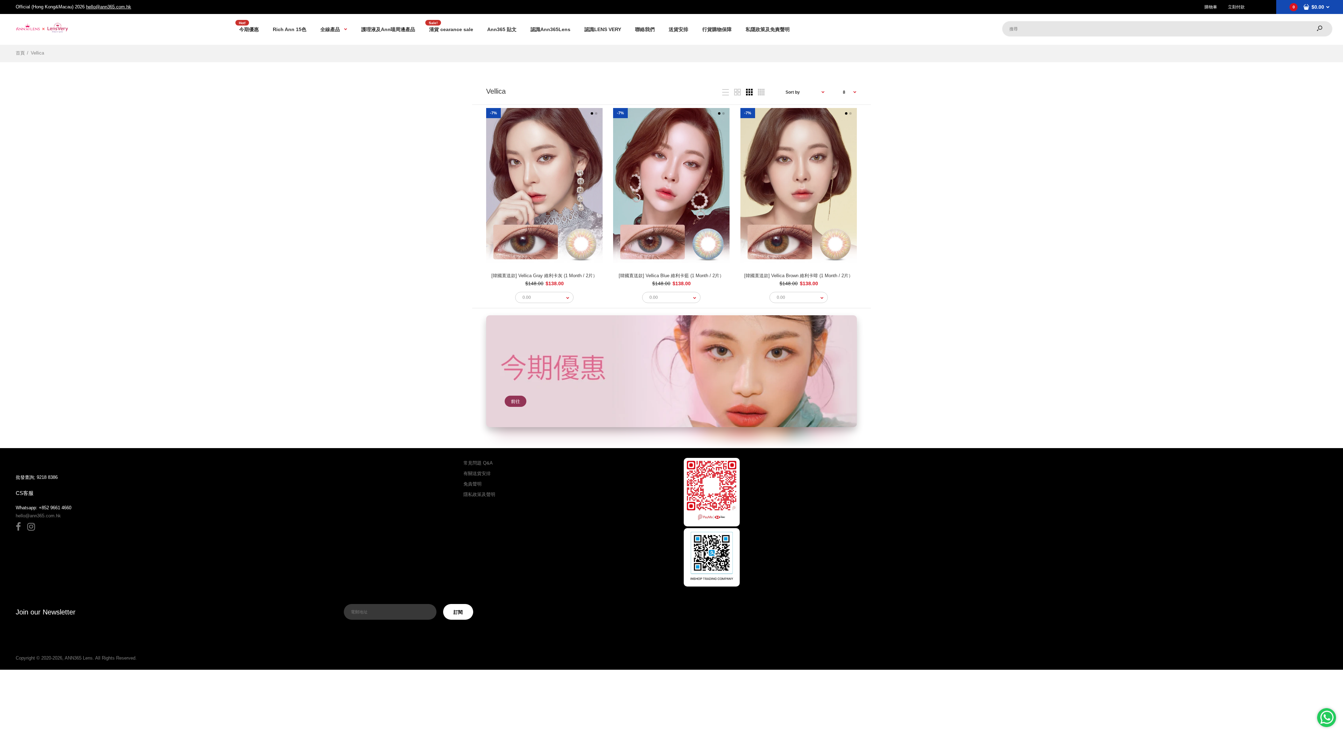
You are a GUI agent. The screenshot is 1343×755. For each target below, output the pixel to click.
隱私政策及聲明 (479, 494)
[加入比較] (537, 239)
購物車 (1211, 7)
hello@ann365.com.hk (108, 6)
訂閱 (458, 612)
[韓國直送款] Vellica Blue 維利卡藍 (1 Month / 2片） (671, 275)
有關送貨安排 (477, 473)
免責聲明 (472, 484)
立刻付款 (1236, 7)
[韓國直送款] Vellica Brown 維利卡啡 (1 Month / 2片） (798, 275)
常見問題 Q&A (478, 463)
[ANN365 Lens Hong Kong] (42, 32)
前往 (515, 401)
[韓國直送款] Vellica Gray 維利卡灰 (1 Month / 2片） (544, 275)
